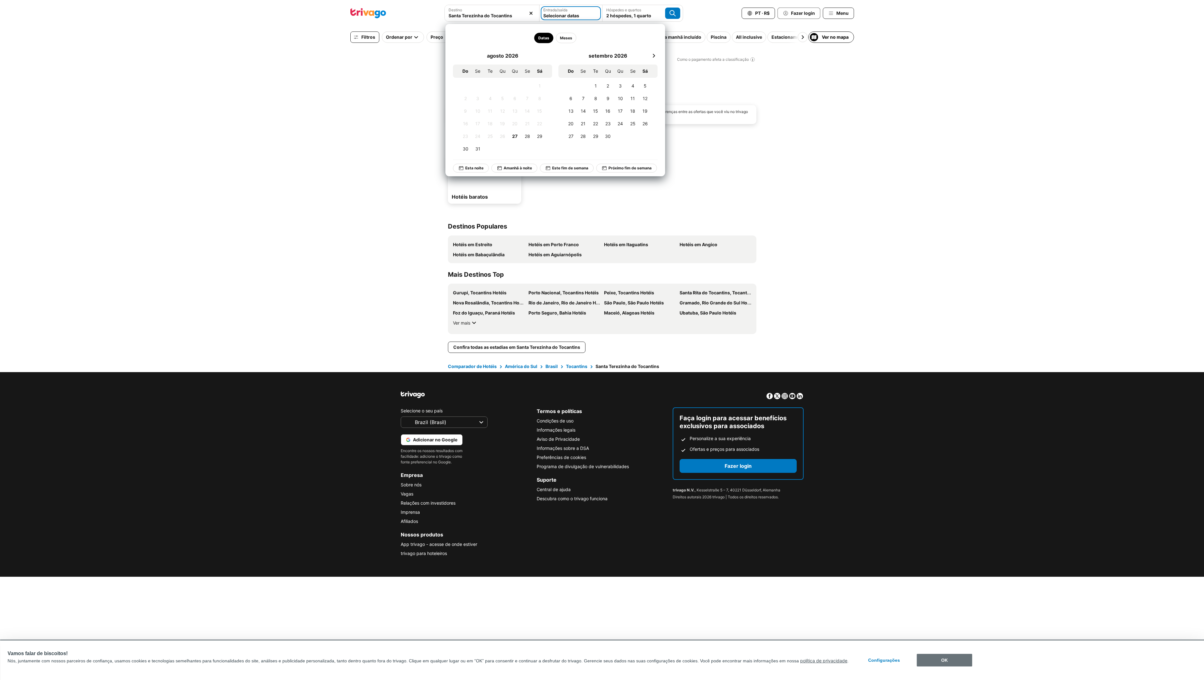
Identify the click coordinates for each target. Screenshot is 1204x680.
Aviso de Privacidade (558, 439)
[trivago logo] (368, 13)
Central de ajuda (554, 489)
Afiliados (409, 521)
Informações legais (556, 430)
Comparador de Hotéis (472, 366)
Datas (543, 38)
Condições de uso (555, 420)
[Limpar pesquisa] (531, 13)
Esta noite (474, 168)
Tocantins (576, 366)
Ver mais (461, 323)
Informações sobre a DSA (563, 448)
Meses (566, 38)
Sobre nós (411, 484)
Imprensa (410, 512)
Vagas (407, 493)
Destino (455, 10)
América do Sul (521, 366)
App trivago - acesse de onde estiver (439, 544)
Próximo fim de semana (630, 168)
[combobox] (492, 15)
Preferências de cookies (561, 457)
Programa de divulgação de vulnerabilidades (583, 466)
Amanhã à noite (518, 168)
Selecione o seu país (422, 410)
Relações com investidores (428, 503)
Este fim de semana (570, 168)
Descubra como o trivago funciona (572, 498)
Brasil (551, 366)
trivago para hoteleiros (424, 553)
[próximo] (654, 56)
